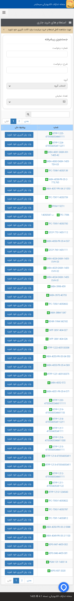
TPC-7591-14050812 (58, 518)
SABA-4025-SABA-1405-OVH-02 (57, 269)
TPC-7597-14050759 (58, 197)
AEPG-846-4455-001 (58, 553)
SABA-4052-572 (57, 382)
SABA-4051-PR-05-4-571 (58, 391)
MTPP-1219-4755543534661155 (55, 411)
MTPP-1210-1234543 (58, 492)
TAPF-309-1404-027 (57, 330)
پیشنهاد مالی (20, 127)
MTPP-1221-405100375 (58, 374)
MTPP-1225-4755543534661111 (55, 135)
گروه (66, 80)
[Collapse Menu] (4, 12)
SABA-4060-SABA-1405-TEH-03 (57, 163)
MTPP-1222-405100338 (58, 347)
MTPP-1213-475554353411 (58, 464)
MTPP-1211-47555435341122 (55, 484)
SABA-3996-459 (57, 286)
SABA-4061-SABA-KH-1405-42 (57, 153)
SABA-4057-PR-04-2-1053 (58, 188)
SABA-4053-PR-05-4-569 (58, 365)
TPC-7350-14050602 (58, 304)
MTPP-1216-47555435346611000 (55, 439)
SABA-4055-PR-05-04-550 (58, 356)
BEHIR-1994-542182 (58, 321)
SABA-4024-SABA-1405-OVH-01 (57, 279)
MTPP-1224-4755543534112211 (55, 144)
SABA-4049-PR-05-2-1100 (58, 536)
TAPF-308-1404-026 (57, 339)
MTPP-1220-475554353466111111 (55, 402)
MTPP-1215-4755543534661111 (55, 448)
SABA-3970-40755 (58, 295)
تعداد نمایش (61, 96)
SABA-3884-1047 (58, 312)
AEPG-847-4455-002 (58, 544)
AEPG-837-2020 (57, 571)
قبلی (6, 121)
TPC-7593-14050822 (58, 501)
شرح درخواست (60, 64)
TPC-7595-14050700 (58, 223)
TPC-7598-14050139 (58, 170)
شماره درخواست (60, 48)
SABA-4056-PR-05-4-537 (58, 241)
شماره (56, 127)
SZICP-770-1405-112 (58, 232)
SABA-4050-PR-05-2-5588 (58, 527)
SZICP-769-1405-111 (58, 250)
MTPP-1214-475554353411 (58, 456)
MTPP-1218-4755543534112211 (55, 420)
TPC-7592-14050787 (58, 509)
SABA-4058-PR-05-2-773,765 (58, 181)
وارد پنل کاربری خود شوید (19, 135)
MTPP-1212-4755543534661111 (55, 475)
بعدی (26, 121)
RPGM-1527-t (57, 206)
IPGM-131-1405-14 (58, 562)
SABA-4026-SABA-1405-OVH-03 (57, 260)
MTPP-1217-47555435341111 (55, 430)
